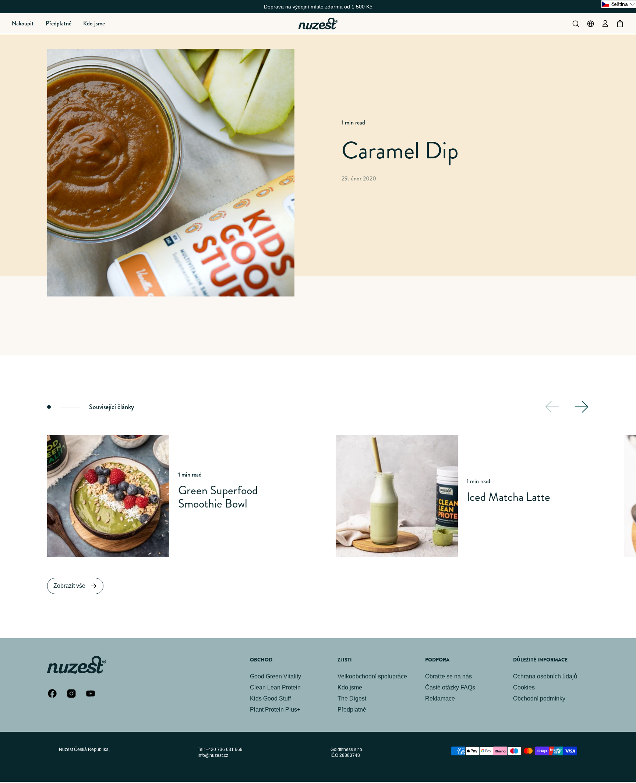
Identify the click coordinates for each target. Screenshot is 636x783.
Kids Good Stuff (270, 698)
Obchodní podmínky (539, 698)
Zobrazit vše (69, 586)
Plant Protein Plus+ (275, 709)
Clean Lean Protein (275, 687)
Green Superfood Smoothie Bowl (218, 497)
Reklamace (440, 698)
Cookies (524, 687)
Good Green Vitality (275, 676)
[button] (23, 24)
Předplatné (352, 709)
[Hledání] (575, 23)
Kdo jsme (350, 687)
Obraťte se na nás (448, 676)
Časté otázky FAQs (450, 687)
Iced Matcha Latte (508, 496)
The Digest (352, 698)
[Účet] (605, 23)
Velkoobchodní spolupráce (372, 676)
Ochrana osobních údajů (545, 676)
